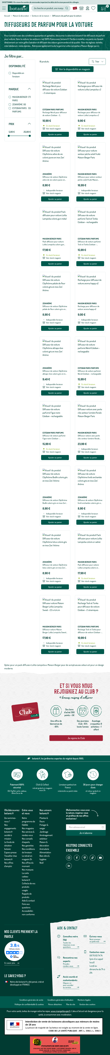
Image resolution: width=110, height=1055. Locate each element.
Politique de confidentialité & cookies (29, 1004)
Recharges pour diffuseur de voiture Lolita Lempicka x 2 (89, 113)
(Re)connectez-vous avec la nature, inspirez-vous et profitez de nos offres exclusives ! (78, 814)
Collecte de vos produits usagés (28, 887)
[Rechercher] (66, 8)
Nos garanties (28, 845)
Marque (20, 89)
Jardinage (44, 831)
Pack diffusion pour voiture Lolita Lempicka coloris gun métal (53, 244)
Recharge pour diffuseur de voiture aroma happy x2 (88, 307)
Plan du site (70, 1004)
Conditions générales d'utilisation (60, 1000)
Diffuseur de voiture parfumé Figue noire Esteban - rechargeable (54, 438)
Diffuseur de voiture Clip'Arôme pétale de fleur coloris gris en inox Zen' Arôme (55, 309)
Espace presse (10, 852)
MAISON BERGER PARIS (21, 99)
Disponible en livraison (18, 75)
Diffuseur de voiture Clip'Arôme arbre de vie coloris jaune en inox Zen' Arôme (55, 180)
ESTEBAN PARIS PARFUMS (21, 110)
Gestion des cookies (87, 1004)
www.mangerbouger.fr (60, 1011)
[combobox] (48, 8)
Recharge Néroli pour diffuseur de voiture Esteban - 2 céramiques (55, 115)
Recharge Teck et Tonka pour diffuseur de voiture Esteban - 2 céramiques (89, 632)
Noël (42, 862)
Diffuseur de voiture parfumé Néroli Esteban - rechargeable (89, 372)
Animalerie (44, 848)
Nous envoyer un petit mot (95, 940)
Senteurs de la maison (40, 15)
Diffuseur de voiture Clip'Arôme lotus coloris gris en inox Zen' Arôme (55, 568)
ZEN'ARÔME (19, 104)
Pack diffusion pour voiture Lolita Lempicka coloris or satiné (88, 568)
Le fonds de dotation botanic (9, 845)
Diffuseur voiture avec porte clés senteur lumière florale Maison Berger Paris (89, 438)
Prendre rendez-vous (68, 965)
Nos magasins (28, 828)
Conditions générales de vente (31, 1000)
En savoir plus (10, 963)
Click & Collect (42, 784)
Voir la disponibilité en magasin (74, 69)
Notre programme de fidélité (28, 821)
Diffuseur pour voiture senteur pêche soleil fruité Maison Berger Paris (90, 180)
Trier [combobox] (97, 61)
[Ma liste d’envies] (93, 8)
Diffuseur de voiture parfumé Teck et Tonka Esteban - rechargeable (89, 244)
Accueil (7, 15)
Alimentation (45, 852)
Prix (20, 124)
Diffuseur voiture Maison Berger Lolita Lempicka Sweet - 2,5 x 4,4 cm (55, 632)
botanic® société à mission (8, 835)
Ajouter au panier (55, 134)
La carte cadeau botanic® (26, 876)
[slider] (9, 136)
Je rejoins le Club (76, 738)
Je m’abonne (85, 832)
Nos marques (27, 869)
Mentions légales (84, 1000)
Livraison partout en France (67, 786)
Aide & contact (28, 900)
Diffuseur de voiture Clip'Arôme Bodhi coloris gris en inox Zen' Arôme (55, 503)
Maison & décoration (21, 15)
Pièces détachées (55, 1004)
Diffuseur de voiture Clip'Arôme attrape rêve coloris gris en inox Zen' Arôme (55, 374)
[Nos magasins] (81, 8)
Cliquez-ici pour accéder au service (68, 985)
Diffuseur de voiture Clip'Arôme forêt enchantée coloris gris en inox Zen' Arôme (90, 503)
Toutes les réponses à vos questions (69, 945)
